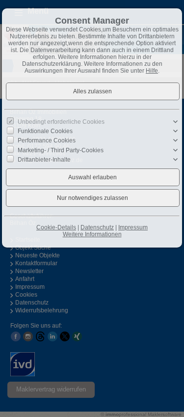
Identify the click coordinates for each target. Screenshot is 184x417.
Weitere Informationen (92, 234)
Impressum (133, 227)
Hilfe (152, 70)
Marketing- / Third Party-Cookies (61, 149)
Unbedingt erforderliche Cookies (61, 121)
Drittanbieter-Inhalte (44, 159)
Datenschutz (97, 227)
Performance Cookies (47, 140)
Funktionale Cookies (45, 131)
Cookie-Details (56, 227)
